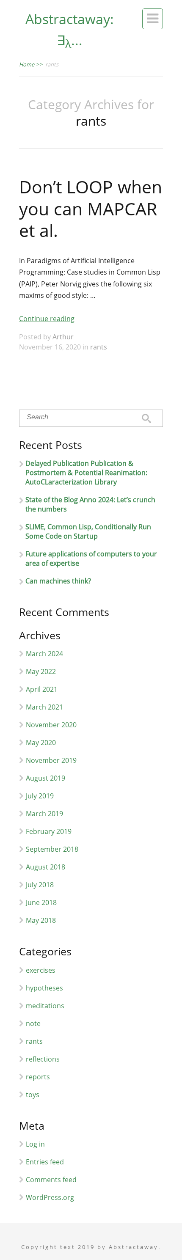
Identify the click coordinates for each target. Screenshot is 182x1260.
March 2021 (44, 707)
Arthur (63, 336)
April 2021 (42, 689)
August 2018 (45, 867)
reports (38, 1076)
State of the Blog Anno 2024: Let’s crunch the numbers (90, 504)
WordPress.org (50, 1197)
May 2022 (41, 671)
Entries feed (45, 1161)
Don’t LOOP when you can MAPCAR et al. (90, 208)
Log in (35, 1144)
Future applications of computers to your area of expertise (91, 558)
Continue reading (46, 318)
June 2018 (41, 902)
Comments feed (51, 1179)
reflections (43, 1059)
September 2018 (52, 849)
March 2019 (44, 813)
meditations (45, 1005)
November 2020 (51, 724)
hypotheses (44, 988)
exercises (40, 970)
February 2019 (49, 831)
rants (98, 347)
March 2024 (44, 653)
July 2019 (40, 796)
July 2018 (40, 884)
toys (32, 1094)
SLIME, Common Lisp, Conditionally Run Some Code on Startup (88, 531)
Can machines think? (58, 581)
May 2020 (41, 742)
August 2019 (45, 778)
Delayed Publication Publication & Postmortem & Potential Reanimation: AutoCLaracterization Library (86, 473)
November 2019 (51, 760)
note (33, 1023)
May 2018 (41, 920)
